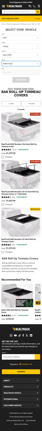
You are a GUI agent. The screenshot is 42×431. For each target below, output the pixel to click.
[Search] (37, 12)
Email (4, 352)
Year (3, 34)
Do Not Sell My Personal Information (21, 417)
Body (3, 60)
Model (4, 51)
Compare (8, 157)
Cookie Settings (31, 420)
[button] (21, 380)
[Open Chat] (30, 6)
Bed (3, 68)
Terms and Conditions (21, 424)
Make (3, 42)
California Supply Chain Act (15, 420)
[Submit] (37, 357)
